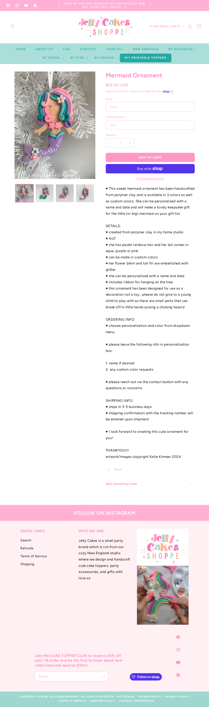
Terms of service (72, 700)
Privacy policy (177, 696)
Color (109, 98)
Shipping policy (102, 700)
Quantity (111, 135)
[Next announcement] (150, 5)
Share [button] (118, 469)
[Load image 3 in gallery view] (65, 193)
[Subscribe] (103, 676)
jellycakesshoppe (63, 696)
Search (25, 540)
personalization (115, 116)
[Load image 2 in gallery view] (45, 193)
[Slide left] (20, 193)
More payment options (150, 178)
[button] (12, 26)
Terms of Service (33, 556)
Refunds (26, 548)
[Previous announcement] (58, 5)
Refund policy (149, 696)
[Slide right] (88, 193)
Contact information (136, 700)
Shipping (27, 564)
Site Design (126, 696)
